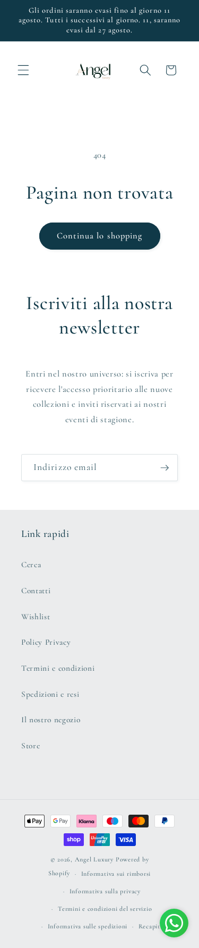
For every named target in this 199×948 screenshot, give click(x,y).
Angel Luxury (94, 859)
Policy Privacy (46, 642)
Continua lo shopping (100, 235)
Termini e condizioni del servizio (105, 908)
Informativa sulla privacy (105, 891)
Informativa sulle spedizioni (88, 926)
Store (30, 745)
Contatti (35, 590)
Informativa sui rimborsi (116, 873)
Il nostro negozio (50, 719)
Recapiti (150, 926)
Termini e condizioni (57, 668)
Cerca (31, 564)
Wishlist (35, 616)
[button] (23, 70)
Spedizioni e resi (50, 694)
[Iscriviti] (164, 468)
